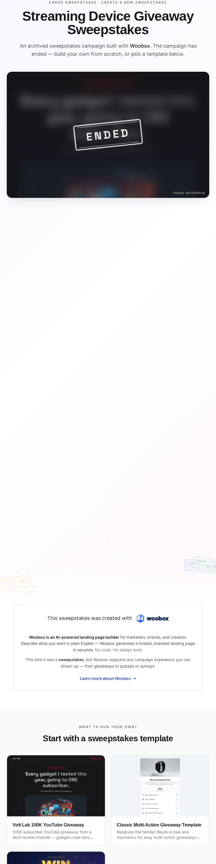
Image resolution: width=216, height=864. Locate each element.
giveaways (104, 666)
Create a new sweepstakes (134, 2)
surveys (147, 666)
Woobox (140, 46)
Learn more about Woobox (105, 678)
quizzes (127, 666)
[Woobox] (153, 618)
